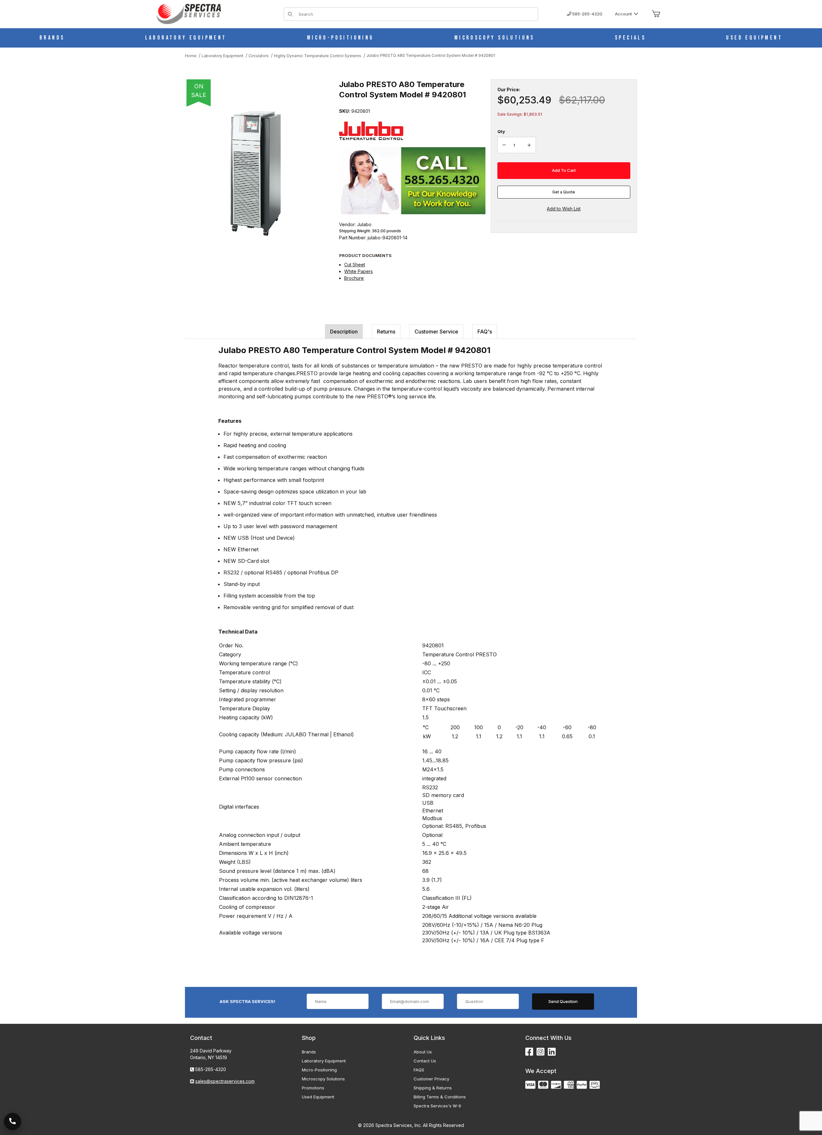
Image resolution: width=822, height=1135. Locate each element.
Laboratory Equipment (324, 1060)
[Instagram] (541, 1052)
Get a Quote (563, 192)
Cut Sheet (354, 264)
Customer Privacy (431, 1078)
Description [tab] (344, 331)
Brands (309, 1051)
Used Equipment (318, 1096)
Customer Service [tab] (436, 331)
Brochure (354, 278)
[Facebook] (529, 1052)
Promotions (313, 1087)
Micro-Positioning (319, 1069)
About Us (423, 1051)
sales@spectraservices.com (225, 1081)
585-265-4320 (586, 13)
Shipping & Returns (433, 1087)
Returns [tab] (386, 331)
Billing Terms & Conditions (440, 1096)
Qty (501, 131)
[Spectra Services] (189, 13)
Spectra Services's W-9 (437, 1105)
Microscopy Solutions (323, 1078)
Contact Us (425, 1060)
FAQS (419, 1069)
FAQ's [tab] (484, 331)
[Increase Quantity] (529, 145)
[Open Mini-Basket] (656, 14)
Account (623, 13)
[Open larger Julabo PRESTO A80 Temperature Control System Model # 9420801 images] (255, 173)
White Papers (358, 271)
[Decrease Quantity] (504, 145)
